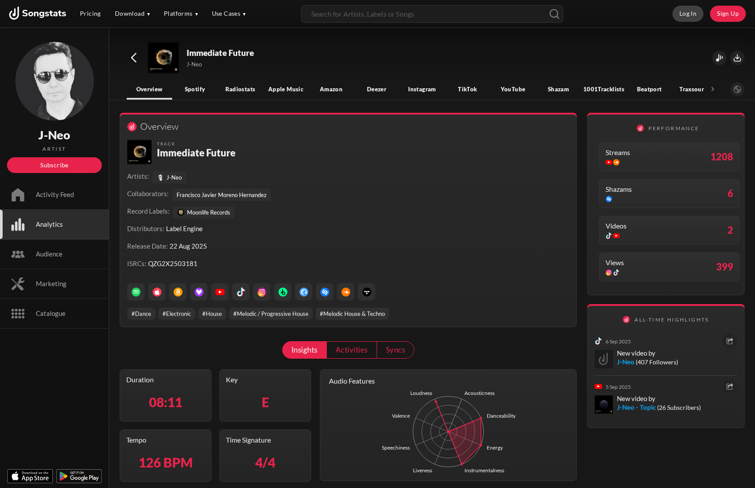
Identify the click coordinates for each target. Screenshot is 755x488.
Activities (352, 349)
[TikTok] (240, 292)
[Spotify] (136, 292)
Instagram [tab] (422, 89)
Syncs (395, 349)
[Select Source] (737, 89)
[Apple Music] (157, 292)
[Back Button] (134, 57)
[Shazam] (324, 292)
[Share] (730, 341)
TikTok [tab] (467, 89)
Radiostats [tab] (240, 89)
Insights (304, 349)
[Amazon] (178, 292)
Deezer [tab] (376, 89)
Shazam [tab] (558, 89)
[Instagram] (261, 292)
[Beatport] (282, 292)
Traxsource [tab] (694, 89)
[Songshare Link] (719, 58)
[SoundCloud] (345, 292)
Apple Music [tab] (285, 89)
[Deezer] (199, 292)
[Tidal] (366, 292)
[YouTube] (220, 292)
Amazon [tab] (331, 89)
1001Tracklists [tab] (603, 89)
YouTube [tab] (513, 89)
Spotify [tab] (195, 89)
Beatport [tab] (649, 89)
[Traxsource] (303, 292)
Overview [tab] (149, 89)
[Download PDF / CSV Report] (737, 58)
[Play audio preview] (164, 58)
